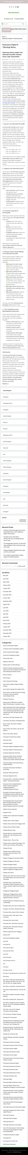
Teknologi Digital (7, 1079)
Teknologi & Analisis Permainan (11, 1042)
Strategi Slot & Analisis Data (10, 1034)
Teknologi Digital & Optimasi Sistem (12, 1082)
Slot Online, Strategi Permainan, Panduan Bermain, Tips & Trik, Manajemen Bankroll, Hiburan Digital (14, 1004)
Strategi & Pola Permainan (10, 1017)
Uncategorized (7, 1138)
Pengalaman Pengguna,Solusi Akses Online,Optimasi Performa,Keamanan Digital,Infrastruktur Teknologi (12, 895)
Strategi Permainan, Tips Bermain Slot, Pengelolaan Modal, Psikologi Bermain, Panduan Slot (13, 1029)
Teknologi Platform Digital (10, 1118)
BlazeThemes (17, 1152)
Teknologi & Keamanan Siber (10, 1069)
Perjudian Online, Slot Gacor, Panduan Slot (14, 905)
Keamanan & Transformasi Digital (12, 737)
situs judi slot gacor (8, 947)
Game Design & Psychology (10, 681)
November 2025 (7, 595)
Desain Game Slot (8, 658)
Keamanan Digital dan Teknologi (11, 753)
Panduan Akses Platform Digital (11, 827)
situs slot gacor (7, 416)
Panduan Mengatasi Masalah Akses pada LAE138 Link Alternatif (13, 1)
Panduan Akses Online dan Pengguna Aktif (14, 823)
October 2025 (6, 598)
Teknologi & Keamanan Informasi (11, 1066)
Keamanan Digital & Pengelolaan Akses (13, 746)
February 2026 (6, 585)
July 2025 (5, 607)
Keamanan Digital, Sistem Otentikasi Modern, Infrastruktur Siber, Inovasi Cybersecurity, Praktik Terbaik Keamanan (13, 757)
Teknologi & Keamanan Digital (11, 1063)
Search (4, 517)
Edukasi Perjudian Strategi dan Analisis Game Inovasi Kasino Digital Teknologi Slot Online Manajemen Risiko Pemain (14, 669)
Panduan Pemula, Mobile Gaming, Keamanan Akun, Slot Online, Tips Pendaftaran (12, 853)
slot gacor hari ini (7, 403)
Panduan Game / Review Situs (11, 840)
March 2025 (6, 620)
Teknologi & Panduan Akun (10, 1076)
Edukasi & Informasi (8, 661)
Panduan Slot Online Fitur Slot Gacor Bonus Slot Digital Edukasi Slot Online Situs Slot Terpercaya (14, 877)
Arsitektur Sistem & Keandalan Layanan (13, 649)
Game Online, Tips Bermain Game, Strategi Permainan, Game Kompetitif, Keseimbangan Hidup (14, 694)
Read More (5, 384)
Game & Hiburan (7, 674)
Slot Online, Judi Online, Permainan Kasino (14, 986)
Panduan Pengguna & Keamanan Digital (13, 858)
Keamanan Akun (7, 740)
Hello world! (22, 566)
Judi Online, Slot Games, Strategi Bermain (14, 720)
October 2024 (6, 636)
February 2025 (6, 623)
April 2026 (5, 579)
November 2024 (7, 633)
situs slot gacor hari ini (9, 960)
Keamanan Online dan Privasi (10, 772)
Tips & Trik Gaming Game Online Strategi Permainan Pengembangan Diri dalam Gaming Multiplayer (13, 1129)
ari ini (10, 435)
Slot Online (6, 976)
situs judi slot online (8, 951)
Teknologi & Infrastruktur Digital (11, 1052)
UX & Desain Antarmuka (9, 1144)
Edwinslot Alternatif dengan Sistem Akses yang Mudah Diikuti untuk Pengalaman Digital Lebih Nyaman (14, 532)
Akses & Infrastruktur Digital (10, 645)
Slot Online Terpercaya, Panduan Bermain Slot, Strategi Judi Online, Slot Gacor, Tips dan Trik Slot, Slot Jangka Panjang (14, 981)
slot (4, 454)
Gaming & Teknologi (8, 699)
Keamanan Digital (7, 743)
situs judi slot (6, 944)
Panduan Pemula (7, 848)
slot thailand (6, 492)
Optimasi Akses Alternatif (10, 809)
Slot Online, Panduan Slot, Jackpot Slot (13, 999)
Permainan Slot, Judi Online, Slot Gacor (13, 923)
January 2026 (6, 588)
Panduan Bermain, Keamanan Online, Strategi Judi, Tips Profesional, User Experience (12, 835)
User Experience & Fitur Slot (10, 1141)
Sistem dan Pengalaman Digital (11, 938)
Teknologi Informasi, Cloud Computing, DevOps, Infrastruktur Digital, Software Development (13, 1092)
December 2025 (7, 591)
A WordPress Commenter (10, 566)
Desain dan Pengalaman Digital (11, 655)
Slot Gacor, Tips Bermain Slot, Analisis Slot (14, 973)
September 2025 (7, 601)
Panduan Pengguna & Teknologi (11, 861)
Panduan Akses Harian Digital (11, 820)
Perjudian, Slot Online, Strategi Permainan (14, 909)
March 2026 (6, 582)
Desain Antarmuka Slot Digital (11, 652)
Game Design (6, 678)
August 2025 (6, 604)
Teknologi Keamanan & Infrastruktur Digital (14, 1107)
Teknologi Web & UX (8, 1121)
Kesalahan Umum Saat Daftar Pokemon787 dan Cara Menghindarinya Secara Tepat (14, 538)
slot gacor (5, 397)
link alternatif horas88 (8, 102)
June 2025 (5, 611)
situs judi (5, 941)
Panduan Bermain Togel (9, 830)
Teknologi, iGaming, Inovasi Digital (12, 1125)
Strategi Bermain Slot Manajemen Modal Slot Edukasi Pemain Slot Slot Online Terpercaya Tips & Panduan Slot (13, 1022)
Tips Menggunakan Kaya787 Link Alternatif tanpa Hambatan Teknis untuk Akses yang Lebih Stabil (15, 545)
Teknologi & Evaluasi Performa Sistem (13, 1045)
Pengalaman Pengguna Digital (11, 891)
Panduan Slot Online (8, 872)
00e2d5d (6, 59)
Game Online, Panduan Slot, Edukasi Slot (13, 689)
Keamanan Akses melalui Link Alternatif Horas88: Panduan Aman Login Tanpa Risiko (12, 55)
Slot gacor (6, 435)
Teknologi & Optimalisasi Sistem (11, 1072)
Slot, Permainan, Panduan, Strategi (12, 1014)
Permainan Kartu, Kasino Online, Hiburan (13, 912)
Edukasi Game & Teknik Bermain (11, 665)
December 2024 (7, 630)
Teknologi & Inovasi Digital (10, 1055)
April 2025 (5, 617)
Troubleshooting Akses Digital (11, 1134)
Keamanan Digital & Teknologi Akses (12, 749)
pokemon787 (6, 935)
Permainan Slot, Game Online (10, 920)
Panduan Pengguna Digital (10, 864)
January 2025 (6, 627)
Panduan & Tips (7, 812)
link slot (5, 422)
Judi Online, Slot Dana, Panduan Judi (12, 717)
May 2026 (5, 575)
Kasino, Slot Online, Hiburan (10, 733)
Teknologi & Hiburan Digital (10, 1048)
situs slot (5, 448)
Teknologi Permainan (8, 1115)
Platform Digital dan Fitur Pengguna (12, 931)
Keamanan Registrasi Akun (10, 776)
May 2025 (5, 614)
